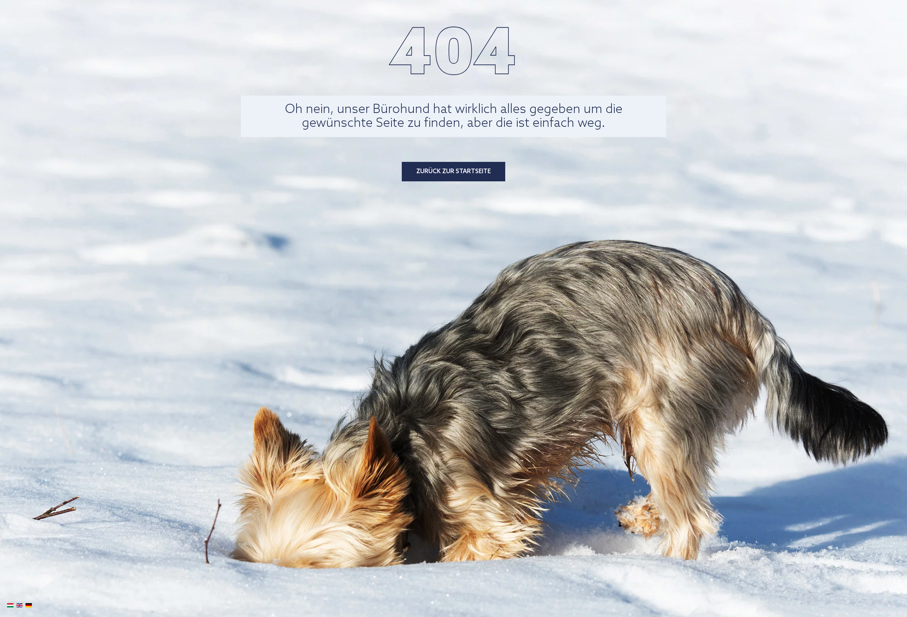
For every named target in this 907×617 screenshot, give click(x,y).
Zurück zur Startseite (453, 171)
